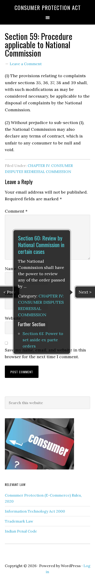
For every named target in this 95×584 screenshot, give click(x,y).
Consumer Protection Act (48, 7)
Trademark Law (19, 521)
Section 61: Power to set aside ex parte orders (43, 340)
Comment (16, 211)
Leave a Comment (26, 63)
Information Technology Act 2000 (35, 511)
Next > (85, 292)
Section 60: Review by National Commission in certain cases (41, 244)
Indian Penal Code (21, 531)
